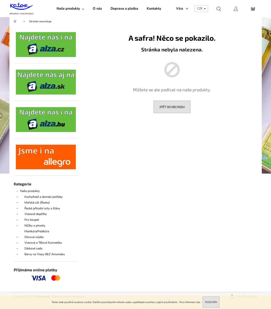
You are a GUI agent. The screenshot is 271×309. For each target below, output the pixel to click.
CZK (200, 8)
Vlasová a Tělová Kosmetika (43, 243)
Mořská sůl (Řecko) (37, 203)
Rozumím (211, 302)
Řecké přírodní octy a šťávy (42, 208)
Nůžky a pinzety (34, 226)
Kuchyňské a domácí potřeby (43, 197)
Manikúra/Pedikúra (36, 231)
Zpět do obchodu (172, 107)
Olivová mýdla (33, 237)
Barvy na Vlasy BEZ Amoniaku (44, 254)
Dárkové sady (33, 248)
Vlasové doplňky (35, 214)
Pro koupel (31, 220)
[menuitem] (70, 8)
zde (198, 302)
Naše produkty (30, 191)
